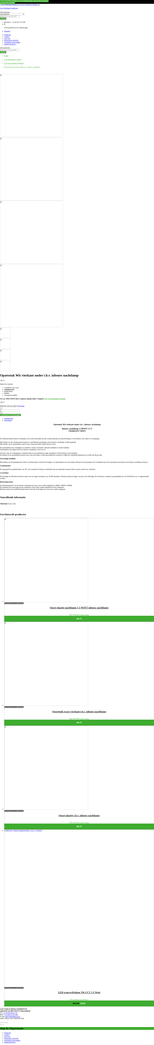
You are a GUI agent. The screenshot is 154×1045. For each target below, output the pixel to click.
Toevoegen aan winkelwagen (10, 415)
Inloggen (7, 31)
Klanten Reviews (10, 44)
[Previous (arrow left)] (1, 1024)
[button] (14, 603)
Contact (6, 37)
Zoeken (3, 18)
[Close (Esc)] (1, 1022)
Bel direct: (7, 22)
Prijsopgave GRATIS (11, 40)
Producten (7, 35)
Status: (2, 384)
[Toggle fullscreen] (5, 1022)
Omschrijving (8, 418)
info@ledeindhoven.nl (12, 1017)
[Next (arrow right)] (3, 1024)
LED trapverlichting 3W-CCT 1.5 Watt (79, 992)
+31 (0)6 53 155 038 (11, 1015)
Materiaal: (3, 406)
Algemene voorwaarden (12, 42)
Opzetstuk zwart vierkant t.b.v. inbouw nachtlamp (79, 711)
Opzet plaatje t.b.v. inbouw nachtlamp (79, 815)
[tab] (79, 418)
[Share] (3, 1022)
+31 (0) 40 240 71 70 (10, 1013)
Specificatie (8, 420)
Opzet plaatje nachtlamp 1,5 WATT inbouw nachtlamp (79, 607)
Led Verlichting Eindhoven (9, 8)
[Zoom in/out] (7, 1022)
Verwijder (21, 406)
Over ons (7, 38)
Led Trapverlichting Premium (54, 399)
